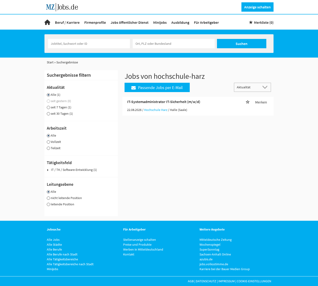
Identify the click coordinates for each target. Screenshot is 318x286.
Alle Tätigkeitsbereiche (62, 259)
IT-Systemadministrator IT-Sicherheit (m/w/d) (163, 101)
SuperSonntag (209, 249)
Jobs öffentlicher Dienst (130, 22)
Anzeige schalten (257, 7)
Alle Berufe (54, 249)
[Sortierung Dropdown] (266, 87)
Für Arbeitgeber (206, 22)
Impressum (226, 281)
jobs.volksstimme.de (214, 264)
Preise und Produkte (137, 244)
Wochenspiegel (210, 244)
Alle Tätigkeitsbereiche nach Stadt (70, 264)
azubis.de (206, 259)
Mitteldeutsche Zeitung (216, 240)
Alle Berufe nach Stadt (62, 254)
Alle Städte (54, 244)
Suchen (241, 43)
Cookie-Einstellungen (254, 281)
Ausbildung (180, 22)
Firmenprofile (95, 22)
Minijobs (160, 22)
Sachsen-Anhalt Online (215, 254)
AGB (191, 281)
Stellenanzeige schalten (139, 240)
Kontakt (128, 254)
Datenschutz (206, 281)
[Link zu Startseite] (63, 6)
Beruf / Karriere (67, 22)
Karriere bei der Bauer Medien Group (225, 269)
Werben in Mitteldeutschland (143, 249)
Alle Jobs (53, 240)
